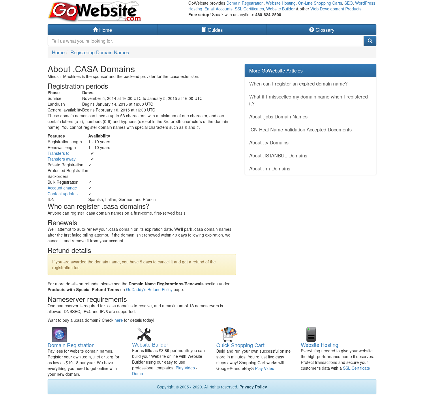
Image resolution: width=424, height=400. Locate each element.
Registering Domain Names (99, 52)
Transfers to (59, 153)
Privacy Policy (253, 387)
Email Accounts (218, 9)
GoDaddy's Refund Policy (149, 289)
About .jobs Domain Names (278, 116)
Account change (62, 188)
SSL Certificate (356, 368)
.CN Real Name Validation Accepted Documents (300, 129)
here (119, 320)
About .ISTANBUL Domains (278, 155)
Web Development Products (335, 9)
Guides (214, 29)
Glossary (324, 29)
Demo (137, 373)
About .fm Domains (269, 168)
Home (105, 29)
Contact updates (63, 193)
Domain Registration (245, 3)
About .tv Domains (268, 142)
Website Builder (280, 9)
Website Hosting (281, 3)
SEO (348, 3)
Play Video (185, 368)
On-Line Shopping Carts (320, 3)
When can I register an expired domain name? (298, 83)
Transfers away (62, 159)
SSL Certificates (249, 9)
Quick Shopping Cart (240, 345)
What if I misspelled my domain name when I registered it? (308, 100)
